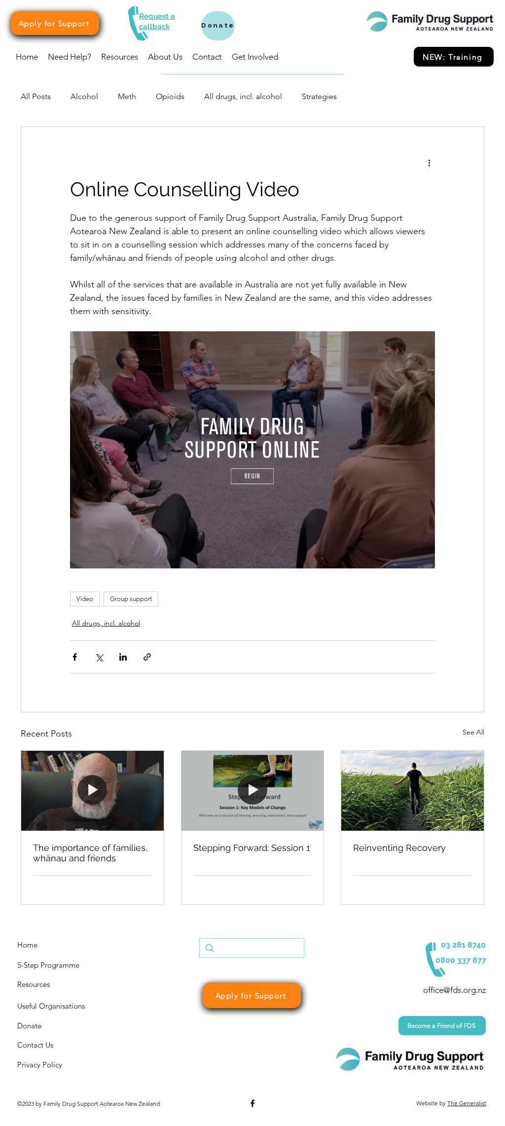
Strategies (319, 96)
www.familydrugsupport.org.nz (56, 1117)
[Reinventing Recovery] (412, 791)
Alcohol (84, 96)
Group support (131, 598)
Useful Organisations (51, 1006)
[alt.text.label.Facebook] (252, 1103)
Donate (29, 1025)
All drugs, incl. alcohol (243, 96)
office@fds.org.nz (454, 990)
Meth (127, 96)
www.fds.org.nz (149, 1117)
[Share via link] (147, 657)
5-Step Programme (48, 965)
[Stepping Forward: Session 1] (252, 791)
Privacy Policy (39, 1064)
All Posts (36, 96)
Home (27, 945)
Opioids (170, 96)
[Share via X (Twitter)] (99, 657)
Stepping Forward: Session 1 (251, 848)
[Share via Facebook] (74, 657)
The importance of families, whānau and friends (90, 853)
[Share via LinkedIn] (123, 657)
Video (84, 598)
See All (473, 732)
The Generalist (466, 1103)
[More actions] (429, 162)
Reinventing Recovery (399, 848)
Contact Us (35, 1045)
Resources (33, 984)
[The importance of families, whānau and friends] (92, 791)
